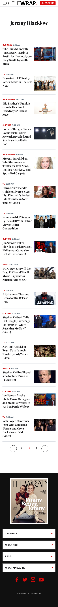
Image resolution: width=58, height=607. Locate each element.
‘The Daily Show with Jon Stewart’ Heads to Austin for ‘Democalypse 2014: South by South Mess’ (17, 56)
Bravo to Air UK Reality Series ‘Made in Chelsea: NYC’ (17, 82)
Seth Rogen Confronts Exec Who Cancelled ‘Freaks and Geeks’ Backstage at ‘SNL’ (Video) (15, 428)
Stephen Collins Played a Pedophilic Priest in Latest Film (16, 376)
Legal (9, 556)
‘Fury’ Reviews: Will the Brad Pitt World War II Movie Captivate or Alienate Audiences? (16, 274)
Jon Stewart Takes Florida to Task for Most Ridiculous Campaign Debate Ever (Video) (16, 248)
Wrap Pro (11, 544)
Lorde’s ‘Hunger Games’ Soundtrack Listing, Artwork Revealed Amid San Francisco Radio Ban (16, 136)
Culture (6, 125)
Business (7, 45)
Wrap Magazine (15, 567)
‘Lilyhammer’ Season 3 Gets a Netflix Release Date (16, 298)
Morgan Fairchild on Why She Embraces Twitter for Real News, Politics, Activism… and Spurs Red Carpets (16, 166)
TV (3, 74)
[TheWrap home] (24, 3)
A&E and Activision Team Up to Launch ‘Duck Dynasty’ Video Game (15, 352)
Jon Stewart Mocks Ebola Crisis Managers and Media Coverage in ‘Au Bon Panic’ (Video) (16, 400)
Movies (6, 264)
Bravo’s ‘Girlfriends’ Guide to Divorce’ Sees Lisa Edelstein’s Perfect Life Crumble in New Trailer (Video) (16, 195)
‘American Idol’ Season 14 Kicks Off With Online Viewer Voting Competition (17, 222)
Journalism (8, 99)
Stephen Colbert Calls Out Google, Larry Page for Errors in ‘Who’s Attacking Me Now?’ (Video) (16, 324)
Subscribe (47, 3)
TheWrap (11, 533)
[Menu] (5, 3)
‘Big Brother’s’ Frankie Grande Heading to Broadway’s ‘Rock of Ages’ (16, 109)
